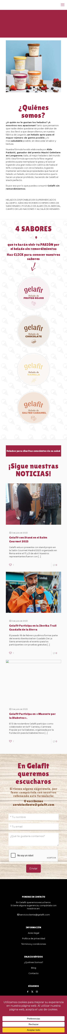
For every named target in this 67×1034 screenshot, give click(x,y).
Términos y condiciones (33, 944)
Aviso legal (33, 933)
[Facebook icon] (28, 991)
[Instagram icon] (37, 991)
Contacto (33, 973)
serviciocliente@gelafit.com (35, 914)
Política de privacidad (33, 938)
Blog (33, 967)
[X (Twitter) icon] (32, 991)
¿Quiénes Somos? (33, 962)
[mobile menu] (62, 5)
